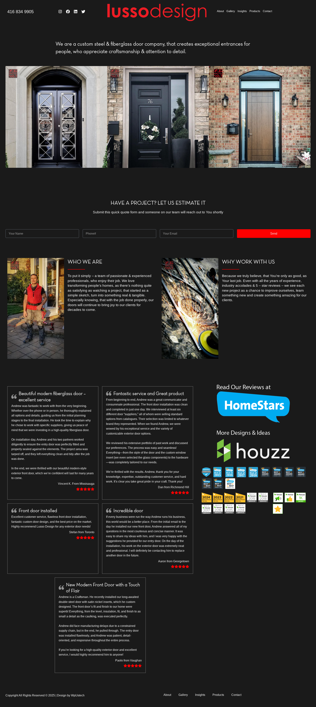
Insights (242, 11)
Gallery (230, 11)
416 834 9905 (20, 11)
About (220, 11)
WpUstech (77, 695)
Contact (267, 11)
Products (254, 11)
